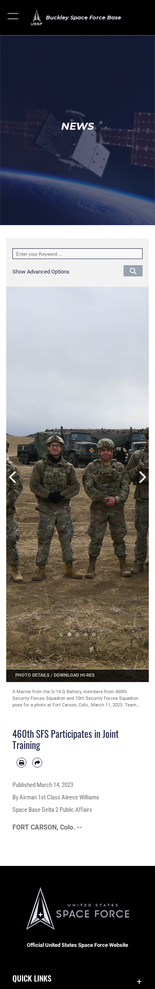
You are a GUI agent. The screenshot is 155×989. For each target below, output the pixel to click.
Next (142, 477)
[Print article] (21, 763)
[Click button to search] (133, 270)
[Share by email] (37, 763)
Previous (13, 477)
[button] (13, 17)
